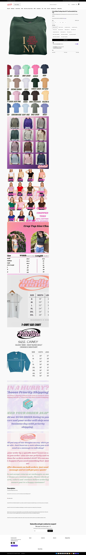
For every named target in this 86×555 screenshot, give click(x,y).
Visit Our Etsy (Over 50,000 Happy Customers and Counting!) (71, 0)
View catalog (16, 4)
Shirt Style (53, 25)
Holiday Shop (59, 8)
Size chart (77, 20)
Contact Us (43, 537)
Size (65, 20)
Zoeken (69, 5)
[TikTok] (14, 543)
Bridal (22, 8)
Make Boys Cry (53, 8)
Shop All (8, 8)
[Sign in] (76, 5)
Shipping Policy (67, 537)
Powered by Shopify (17, 553)
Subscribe (50, 530)
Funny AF (48, 8)
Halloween (12, 8)
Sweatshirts (39, 8)
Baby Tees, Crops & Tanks (28, 8)
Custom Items (17, 8)
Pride (45, 8)
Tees (42, 8)
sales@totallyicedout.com (14, 540)
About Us (54, 537)
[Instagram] (11, 543)
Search (30, 537)
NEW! (35, 8)
